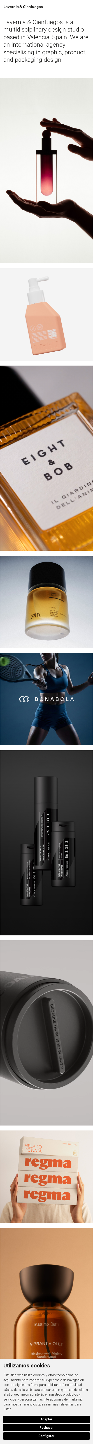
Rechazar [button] (47, 1427)
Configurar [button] (46, 1436)
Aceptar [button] (46, 1419)
